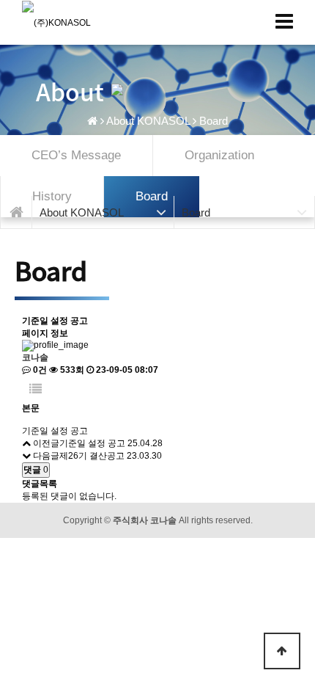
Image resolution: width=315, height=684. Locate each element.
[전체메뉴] (284, 22)
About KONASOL (148, 120)
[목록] (35, 389)
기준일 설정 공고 (92, 443)
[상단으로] (282, 651)
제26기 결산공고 (92, 456)
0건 (39, 370)
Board (213, 120)
